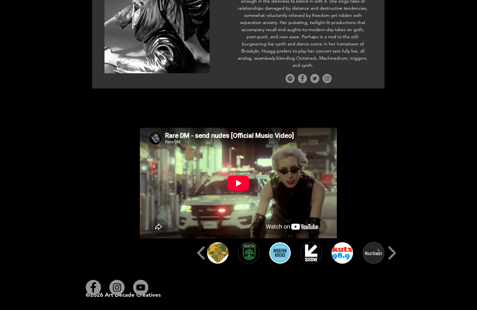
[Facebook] (302, 78)
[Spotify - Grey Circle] (290, 78)
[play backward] (201, 252)
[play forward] (392, 252)
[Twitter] (314, 78)
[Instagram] (327, 78)
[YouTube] (140, 287)
